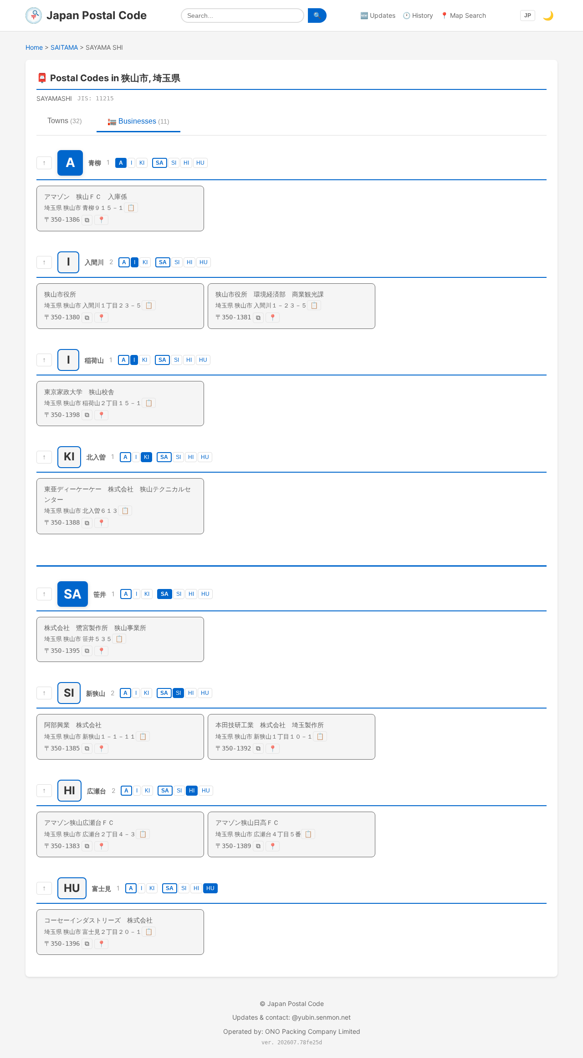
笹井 (99, 594)
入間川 (94, 262)
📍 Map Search (463, 15)
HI (186, 163)
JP (527, 15)
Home (34, 47)
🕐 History (418, 15)
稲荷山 (94, 360)
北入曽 (96, 457)
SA (160, 163)
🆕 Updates (377, 15)
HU (200, 163)
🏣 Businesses (138, 121)
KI (141, 163)
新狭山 (95, 693)
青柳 (94, 163)
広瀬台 (96, 791)
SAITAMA (64, 47)
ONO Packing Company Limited (312, 1031)
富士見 (101, 888)
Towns (64, 121)
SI (173, 163)
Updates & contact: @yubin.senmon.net (291, 1017)
